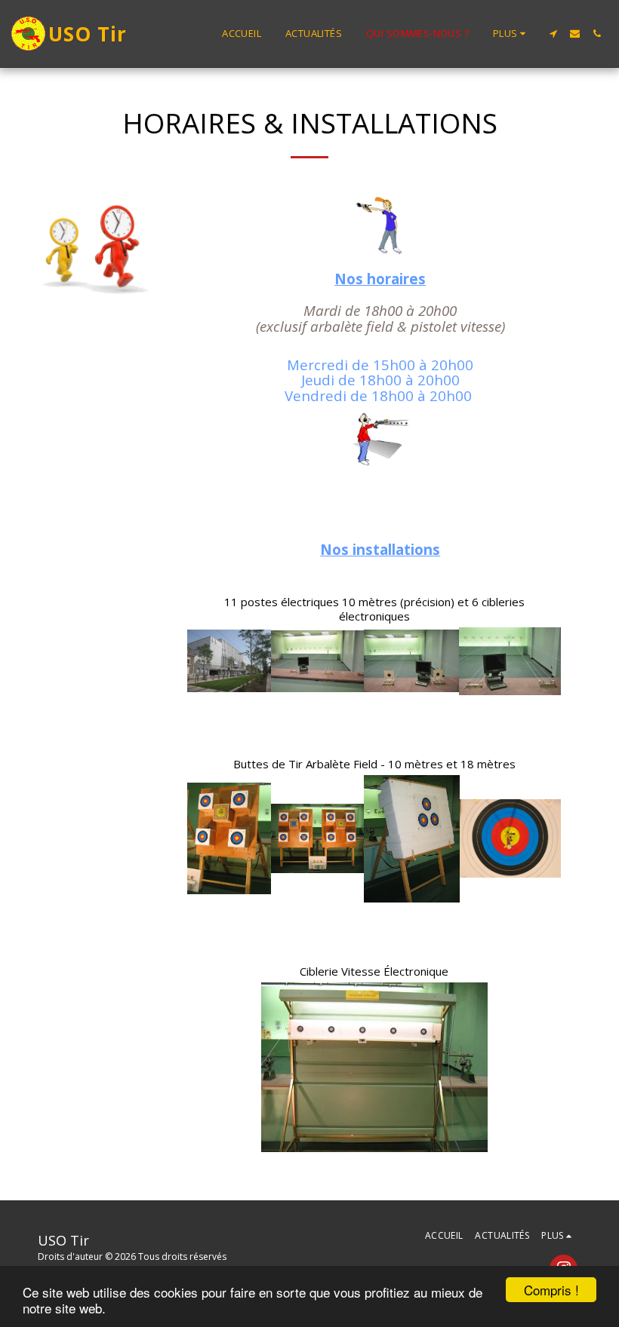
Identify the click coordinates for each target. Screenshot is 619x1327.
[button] (553, 33)
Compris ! (551, 1289)
